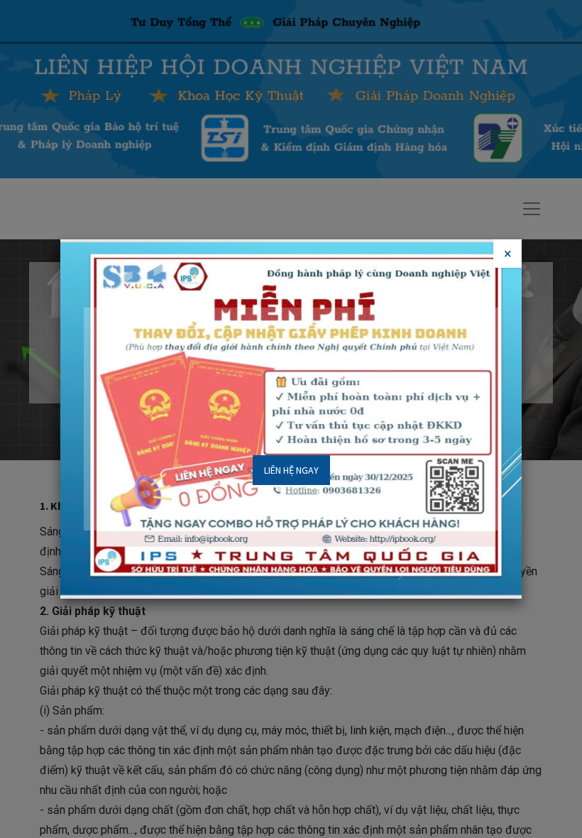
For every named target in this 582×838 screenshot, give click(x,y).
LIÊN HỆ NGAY (291, 470)
